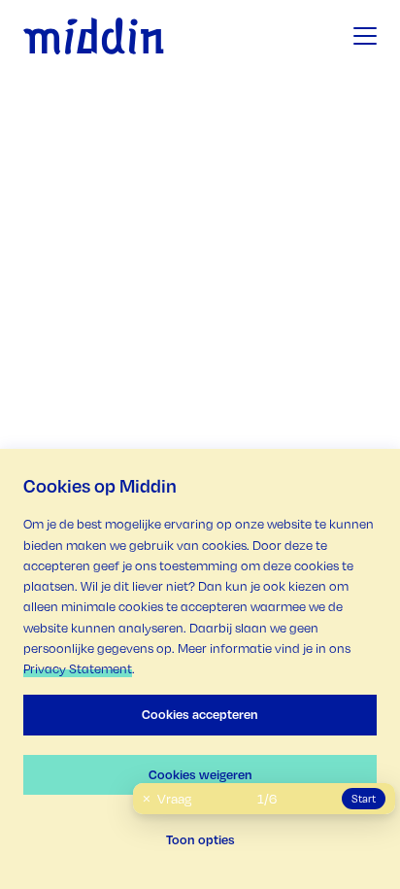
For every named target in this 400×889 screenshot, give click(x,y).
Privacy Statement (77, 668)
